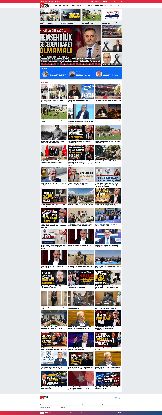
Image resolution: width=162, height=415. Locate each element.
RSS (42, 412)
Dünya (73, 5)
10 (70, 64)
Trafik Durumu (65, 404)
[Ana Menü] (121, 5)
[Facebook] (116, 398)
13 (80, 64)
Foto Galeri (44, 1)
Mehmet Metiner (107, 71)
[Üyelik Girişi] (121, 1)
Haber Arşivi (64, 407)
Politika (97, 5)
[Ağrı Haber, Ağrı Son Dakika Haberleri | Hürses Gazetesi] (45, 5)
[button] (41, 45)
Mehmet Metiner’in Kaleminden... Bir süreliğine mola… (111, 74)
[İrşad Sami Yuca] (45, 74)
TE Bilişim (120, 412)
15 (86, 64)
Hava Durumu (44, 404)
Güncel (60, 5)
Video (51, 1)
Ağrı (56, 5)
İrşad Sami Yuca (53, 71)
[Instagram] (121, 398)
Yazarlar (58, 1)
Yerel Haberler (67, 5)
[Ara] (119, 5)
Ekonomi (82, 5)
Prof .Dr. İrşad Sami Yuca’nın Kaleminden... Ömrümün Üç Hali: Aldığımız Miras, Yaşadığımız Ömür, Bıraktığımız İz (58, 74)
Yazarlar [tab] (45, 68)
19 (99, 64)
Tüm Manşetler (107, 404)
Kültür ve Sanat (90, 5)
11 (73, 64)
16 (89, 64)
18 (96, 64)
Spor (105, 5)
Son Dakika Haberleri (45, 407)
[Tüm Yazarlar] (120, 68)
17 (92, 64)
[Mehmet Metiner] (99, 74)
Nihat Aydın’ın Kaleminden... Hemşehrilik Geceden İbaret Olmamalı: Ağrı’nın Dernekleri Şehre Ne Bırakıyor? (84, 74)
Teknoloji (109, 5)
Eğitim (77, 5)
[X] (119, 398)
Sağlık (101, 5)
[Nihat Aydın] (72, 74)
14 (83, 64)
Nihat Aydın (79, 71)
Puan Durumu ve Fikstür (88, 404)
